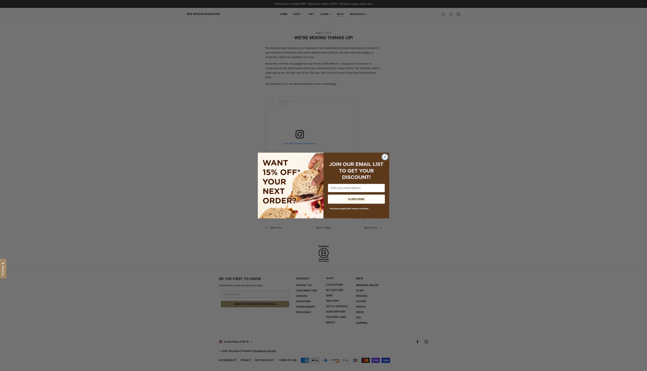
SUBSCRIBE (356, 199)
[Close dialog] (385, 157)
